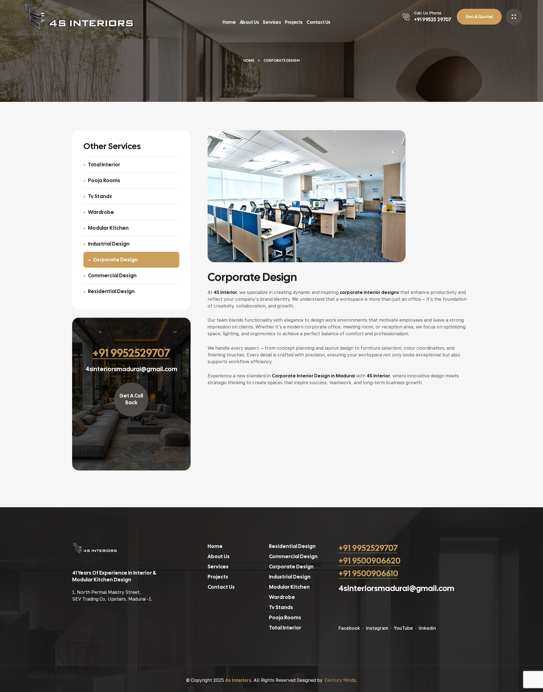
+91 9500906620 (369, 560)
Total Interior (104, 164)
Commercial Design (112, 275)
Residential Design (111, 291)
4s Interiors (238, 680)
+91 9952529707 (368, 547)
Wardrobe (101, 212)
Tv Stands (100, 196)
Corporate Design (115, 259)
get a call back (131, 399)
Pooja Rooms (104, 180)
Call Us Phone (427, 12)
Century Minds (340, 680)
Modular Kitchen (108, 228)
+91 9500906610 (368, 573)
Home (248, 60)
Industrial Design (109, 243)
